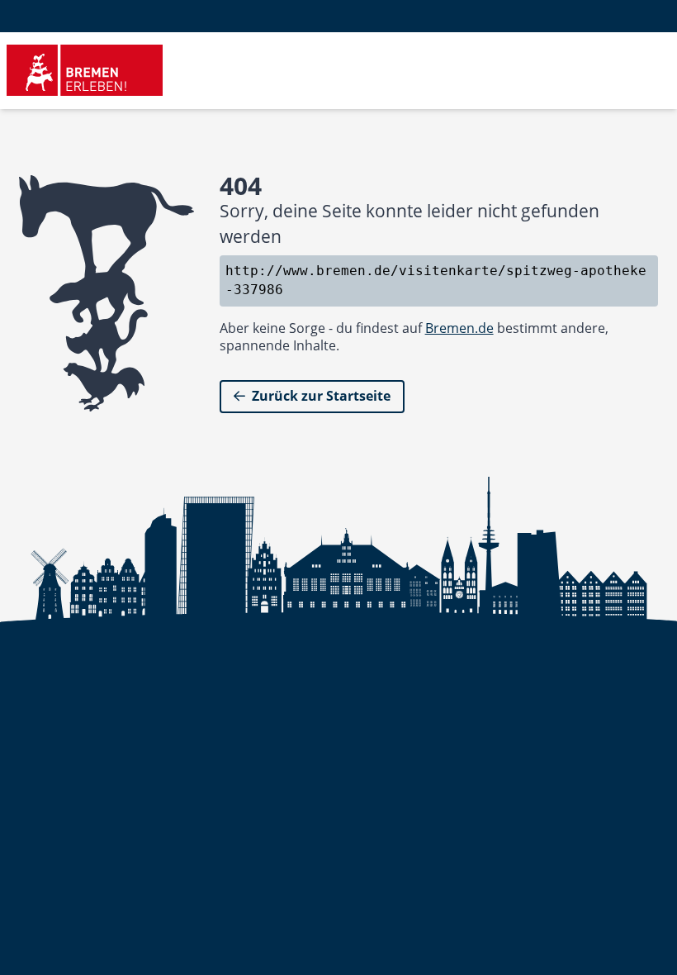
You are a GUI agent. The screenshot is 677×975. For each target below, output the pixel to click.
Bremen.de (459, 328)
